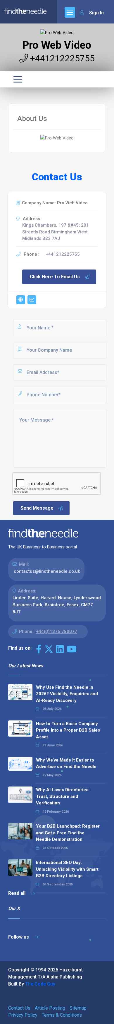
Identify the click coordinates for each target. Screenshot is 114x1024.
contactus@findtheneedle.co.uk (47, 571)
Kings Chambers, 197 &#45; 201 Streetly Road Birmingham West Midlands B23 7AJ (55, 232)
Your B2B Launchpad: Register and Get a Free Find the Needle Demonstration (68, 832)
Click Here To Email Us (55, 276)
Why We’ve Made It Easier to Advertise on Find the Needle (66, 763)
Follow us (19, 937)
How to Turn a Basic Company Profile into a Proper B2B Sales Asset (68, 730)
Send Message (36, 508)
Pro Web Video (57, 45)
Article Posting (50, 1008)
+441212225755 (61, 58)
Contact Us (19, 1008)
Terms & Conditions (62, 1015)
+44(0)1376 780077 (56, 631)
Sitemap (78, 1008)
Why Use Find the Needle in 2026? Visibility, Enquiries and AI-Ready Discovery (67, 694)
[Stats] (31, 299)
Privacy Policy (22, 1015)
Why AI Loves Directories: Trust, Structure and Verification (62, 796)
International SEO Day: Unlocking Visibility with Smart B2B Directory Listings (67, 869)
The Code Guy (40, 984)
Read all (17, 893)
